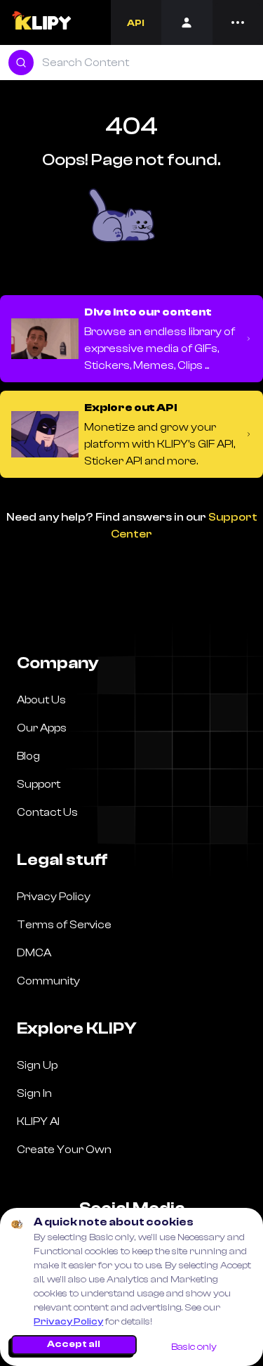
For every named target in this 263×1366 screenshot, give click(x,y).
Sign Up (37, 1065)
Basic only (194, 1347)
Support (38, 784)
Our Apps (42, 728)
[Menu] (238, 22)
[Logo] (41, 22)
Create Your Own (64, 1149)
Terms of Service (64, 924)
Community (48, 981)
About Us (41, 700)
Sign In (34, 1093)
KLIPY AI (38, 1121)
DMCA (34, 953)
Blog (28, 756)
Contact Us (47, 812)
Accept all (73, 1344)
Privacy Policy (68, 1321)
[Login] (187, 22)
